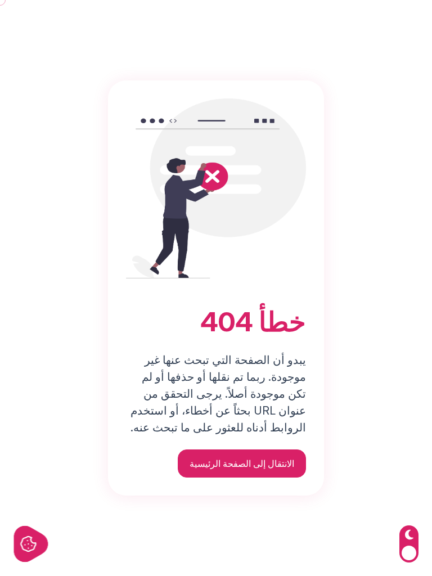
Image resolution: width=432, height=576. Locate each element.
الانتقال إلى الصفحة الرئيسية (242, 463)
